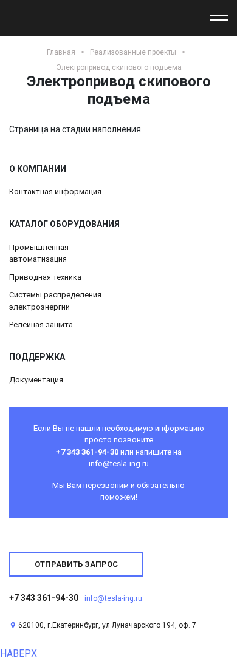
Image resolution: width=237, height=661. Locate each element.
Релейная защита (41, 324)
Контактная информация (55, 191)
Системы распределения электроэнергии (55, 300)
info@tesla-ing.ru (113, 598)
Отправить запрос (76, 564)
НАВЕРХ (18, 653)
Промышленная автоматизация (39, 253)
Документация (36, 379)
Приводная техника (45, 277)
